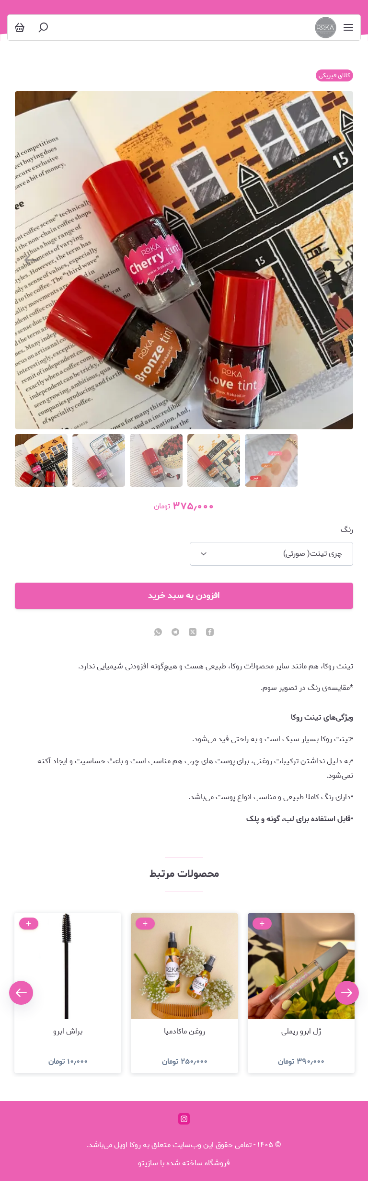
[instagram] (184, 1119)
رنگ (347, 530)
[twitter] (192, 633)
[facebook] (210, 633)
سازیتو (148, 1163)
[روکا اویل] (325, 27)
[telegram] (175, 633)
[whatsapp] (158, 633)
